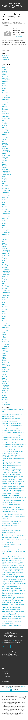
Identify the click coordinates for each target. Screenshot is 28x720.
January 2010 (5, 383)
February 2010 (5, 381)
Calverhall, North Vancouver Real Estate (12, 435)
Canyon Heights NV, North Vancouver (11, 437)
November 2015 (6, 271)
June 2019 (4, 201)
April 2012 (4, 338)
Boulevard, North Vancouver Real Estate (12, 425)
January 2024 (5, 113)
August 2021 (5, 157)
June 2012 (4, 334)
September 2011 (6, 350)
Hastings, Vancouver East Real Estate (11, 507)
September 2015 (6, 274)
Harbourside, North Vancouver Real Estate (12, 506)
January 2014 (5, 309)
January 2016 (5, 267)
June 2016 (4, 259)
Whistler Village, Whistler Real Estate (11, 609)
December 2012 (6, 325)
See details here (17, 36)
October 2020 (5, 173)
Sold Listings (5, 61)
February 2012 (5, 341)
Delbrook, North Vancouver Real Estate (11, 465)
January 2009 (5, 402)
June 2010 (4, 374)
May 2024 (4, 106)
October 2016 (5, 253)
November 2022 (6, 132)
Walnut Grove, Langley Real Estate (10, 599)
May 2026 (4, 73)
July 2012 (4, 332)
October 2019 (5, 194)
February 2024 (5, 111)
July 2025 (4, 85)
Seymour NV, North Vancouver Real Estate (12, 572)
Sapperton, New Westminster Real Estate (12, 569)
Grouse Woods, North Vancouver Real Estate (15, 23)
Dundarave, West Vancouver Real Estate (12, 479)
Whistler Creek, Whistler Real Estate (11, 607)
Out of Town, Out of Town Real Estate (11, 548)
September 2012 (6, 329)
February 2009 (5, 401)
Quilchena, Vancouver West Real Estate (12, 563)
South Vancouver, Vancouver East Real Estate (13, 579)
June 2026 (4, 71)
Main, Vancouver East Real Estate (10, 537)
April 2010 (4, 378)
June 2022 (4, 139)
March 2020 (5, 185)
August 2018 (5, 218)
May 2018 (4, 223)
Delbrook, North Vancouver (8, 464)
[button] (3, 646)
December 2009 (6, 385)
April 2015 (4, 283)
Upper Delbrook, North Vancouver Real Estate (13, 590)
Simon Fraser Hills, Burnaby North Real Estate (13, 576)
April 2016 (4, 262)
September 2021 (6, 155)
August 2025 (5, 83)
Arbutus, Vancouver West (8, 416)
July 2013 (4, 313)
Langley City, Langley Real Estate (10, 523)
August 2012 (5, 330)
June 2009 (4, 394)
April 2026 (4, 74)
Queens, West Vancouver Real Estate (11, 560)
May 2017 (4, 241)
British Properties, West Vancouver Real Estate (13, 434)
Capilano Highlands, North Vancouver (11, 442)
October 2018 (5, 215)
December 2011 (6, 345)
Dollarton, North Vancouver (8, 467)
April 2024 (4, 108)
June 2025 (4, 87)
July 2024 (4, 104)
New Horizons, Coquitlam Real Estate (11, 541)
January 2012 (5, 343)
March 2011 (4, 360)
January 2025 (5, 95)
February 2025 (5, 94)
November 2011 (5, 346)
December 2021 (6, 150)
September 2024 (6, 101)
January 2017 (5, 248)
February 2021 (5, 167)
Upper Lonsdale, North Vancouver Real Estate (13, 593)
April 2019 (4, 204)
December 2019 (6, 190)
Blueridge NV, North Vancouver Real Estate (12, 423)
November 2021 (6, 152)
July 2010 (4, 373)
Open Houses (5, 59)
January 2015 (5, 288)
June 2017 (4, 239)
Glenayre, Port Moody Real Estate (10, 493)
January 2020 (5, 188)
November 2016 (6, 252)
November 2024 (6, 97)
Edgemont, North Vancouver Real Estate (12, 483)
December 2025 (6, 80)
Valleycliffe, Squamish (7, 595)
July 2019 (4, 199)
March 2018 (4, 227)
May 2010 (4, 376)
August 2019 (5, 197)
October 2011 (5, 348)
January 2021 (5, 169)
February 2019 (5, 208)
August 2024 (5, 102)
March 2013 (4, 320)
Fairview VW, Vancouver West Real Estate (12, 485)
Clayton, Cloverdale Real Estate (10, 453)
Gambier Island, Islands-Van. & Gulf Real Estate (13, 490)
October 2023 (5, 116)
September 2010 (6, 369)
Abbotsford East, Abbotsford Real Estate (12, 413)
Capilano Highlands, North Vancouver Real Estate (14, 444)
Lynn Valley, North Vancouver (9, 528)
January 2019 (5, 209)
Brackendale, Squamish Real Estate (11, 428)
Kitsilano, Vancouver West (8, 520)
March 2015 (4, 285)
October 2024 (5, 99)
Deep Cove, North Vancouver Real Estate (12, 462)
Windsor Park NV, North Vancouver (10, 614)
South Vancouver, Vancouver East (10, 578)
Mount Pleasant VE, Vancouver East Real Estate (14, 539)
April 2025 (4, 90)
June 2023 (4, 123)
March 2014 (5, 306)
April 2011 (4, 359)
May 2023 (4, 125)
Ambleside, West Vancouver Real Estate (12, 414)
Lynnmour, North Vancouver (8, 532)
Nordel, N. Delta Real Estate (9, 542)
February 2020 (5, 187)
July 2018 (4, 220)
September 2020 (6, 174)
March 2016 (4, 264)
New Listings (5, 57)
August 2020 (5, 176)
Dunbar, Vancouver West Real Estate (11, 478)
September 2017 (6, 236)
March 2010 (5, 380)
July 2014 (4, 299)
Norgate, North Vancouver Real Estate (11, 544)
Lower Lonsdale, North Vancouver (10, 525)
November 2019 (6, 192)
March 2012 (4, 339)
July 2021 (4, 159)
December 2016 (6, 250)
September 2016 (6, 255)
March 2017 (4, 245)
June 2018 (4, 222)
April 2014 (4, 304)
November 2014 (6, 292)
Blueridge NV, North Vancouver (9, 421)
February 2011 (5, 362)
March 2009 (5, 399)
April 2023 (4, 127)
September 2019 (6, 195)
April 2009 (4, 397)
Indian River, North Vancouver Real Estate (12, 514)
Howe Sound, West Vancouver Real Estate (12, 513)
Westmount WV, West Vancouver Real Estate (13, 604)
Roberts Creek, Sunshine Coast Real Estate (13, 565)
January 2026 (5, 78)
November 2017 (6, 232)
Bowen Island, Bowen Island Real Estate (12, 427)
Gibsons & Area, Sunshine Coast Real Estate (13, 492)
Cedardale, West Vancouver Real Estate (12, 448)
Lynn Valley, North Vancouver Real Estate (12, 530)
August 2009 (5, 390)
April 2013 (4, 318)
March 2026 (5, 76)
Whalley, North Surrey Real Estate (10, 606)
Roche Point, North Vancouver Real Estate (12, 567)
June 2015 (4, 280)
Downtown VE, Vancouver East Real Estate (12, 474)
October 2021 (5, 153)
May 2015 (4, 281)
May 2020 (4, 181)
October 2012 (5, 327)
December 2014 (6, 290)
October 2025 (5, 81)
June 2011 (4, 355)
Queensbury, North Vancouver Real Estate (12, 562)
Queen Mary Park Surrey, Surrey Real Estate (13, 558)
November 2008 (6, 404)
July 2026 (4, 69)
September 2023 (6, 118)
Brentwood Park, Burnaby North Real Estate (13, 432)
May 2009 (4, 395)
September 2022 (6, 136)
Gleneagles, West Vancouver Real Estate (12, 495)
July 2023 (4, 122)
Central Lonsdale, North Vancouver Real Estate (13, 451)
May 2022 (4, 141)
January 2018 (5, 230)
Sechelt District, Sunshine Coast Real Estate (13, 571)
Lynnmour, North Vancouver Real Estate (12, 534)
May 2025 (4, 88)
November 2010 (6, 366)
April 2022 (4, 143)
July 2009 (4, 392)
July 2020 (4, 178)
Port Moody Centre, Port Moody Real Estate (13, 556)
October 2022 (5, 134)
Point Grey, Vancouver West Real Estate (12, 555)
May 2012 (4, 336)
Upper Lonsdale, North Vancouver (10, 592)
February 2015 (5, 287)
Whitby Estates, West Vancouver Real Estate (13, 611)
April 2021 (4, 164)
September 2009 (6, 388)
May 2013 (4, 316)
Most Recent (5, 66)
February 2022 (5, 146)
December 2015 (6, 269)
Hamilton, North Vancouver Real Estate (11, 504)
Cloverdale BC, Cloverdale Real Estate (11, 456)
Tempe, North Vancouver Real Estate (11, 586)
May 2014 (4, 302)
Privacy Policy (23, 686)
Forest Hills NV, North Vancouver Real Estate (13, 486)
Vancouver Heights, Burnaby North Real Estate (13, 597)
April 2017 (4, 243)
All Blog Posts (5, 55)
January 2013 (5, 323)
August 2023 (5, 120)
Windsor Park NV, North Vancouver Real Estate (13, 616)
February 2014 (5, 308)
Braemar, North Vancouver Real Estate (11, 430)
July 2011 (4, 353)
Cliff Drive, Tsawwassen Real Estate (11, 455)
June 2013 (4, 315)
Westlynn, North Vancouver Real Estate (11, 602)
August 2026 (5, 67)
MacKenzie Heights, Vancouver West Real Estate (14, 535)
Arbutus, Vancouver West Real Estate (11, 418)
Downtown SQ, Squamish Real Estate (11, 472)
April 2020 (4, 183)
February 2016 (5, 266)
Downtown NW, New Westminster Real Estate (13, 471)
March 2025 (5, 92)
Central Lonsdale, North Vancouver (10, 450)
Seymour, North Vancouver (8, 574)
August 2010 (5, 371)
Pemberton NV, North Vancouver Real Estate (13, 550)
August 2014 (5, 297)
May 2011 (4, 357)
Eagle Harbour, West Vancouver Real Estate (13, 481)
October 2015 (5, 273)
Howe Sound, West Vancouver (9, 511)
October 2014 (5, 294)
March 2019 (4, 206)
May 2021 (4, 162)
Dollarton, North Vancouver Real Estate (11, 469)
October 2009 (5, 387)
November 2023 (6, 115)
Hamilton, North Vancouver (8, 502)
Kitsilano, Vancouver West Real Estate (11, 521)
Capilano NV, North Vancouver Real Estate (12, 446)
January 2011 (5, 364)
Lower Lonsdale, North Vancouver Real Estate (13, 527)
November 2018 (6, 213)
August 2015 (5, 276)
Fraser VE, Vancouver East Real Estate (11, 488)
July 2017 (4, 238)
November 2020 (6, 171)
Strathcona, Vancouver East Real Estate (12, 581)
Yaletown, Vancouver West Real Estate (11, 625)
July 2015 (4, 278)
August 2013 (5, 311)
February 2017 (5, 246)
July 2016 (4, 257)
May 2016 (4, 260)
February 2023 (5, 131)
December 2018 (6, 211)
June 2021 (4, 160)
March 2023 (5, 129)
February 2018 (5, 229)
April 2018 (4, 225)
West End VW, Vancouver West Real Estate (12, 600)
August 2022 (5, 138)
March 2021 (4, 166)
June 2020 (4, 180)
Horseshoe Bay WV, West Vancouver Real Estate (14, 509)
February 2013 (5, 322)
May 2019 (4, 202)
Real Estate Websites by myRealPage (14, 687)
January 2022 (5, 148)
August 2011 (5, 351)
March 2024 (5, 109)
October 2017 (5, 234)
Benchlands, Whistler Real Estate (10, 420)
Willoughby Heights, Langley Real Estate (12, 613)
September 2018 (6, 216)
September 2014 (6, 295)
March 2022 (5, 145)
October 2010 (5, 367)
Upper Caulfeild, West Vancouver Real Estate (13, 588)
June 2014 (4, 301)
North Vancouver (6, 546)
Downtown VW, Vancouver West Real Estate (13, 476)
